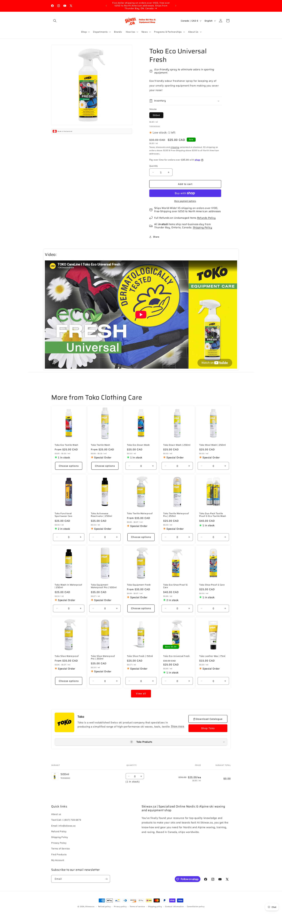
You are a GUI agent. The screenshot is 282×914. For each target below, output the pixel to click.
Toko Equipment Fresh (139, 585)
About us (56, 814)
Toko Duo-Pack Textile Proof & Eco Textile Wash (212, 515)
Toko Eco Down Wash (138, 445)
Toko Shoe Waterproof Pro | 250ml (103, 657)
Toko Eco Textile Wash (66, 445)
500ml (156, 115)
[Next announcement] (175, 6)
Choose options (69, 465)
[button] (54, 20)
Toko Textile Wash (100, 445)
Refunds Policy (206, 218)
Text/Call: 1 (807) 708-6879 (66, 820)
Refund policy (104, 906)
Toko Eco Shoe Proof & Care (175, 586)
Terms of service (137, 906)
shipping (175, 147)
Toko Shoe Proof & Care (212, 585)
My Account (57, 860)
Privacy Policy (58, 842)
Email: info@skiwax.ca (63, 825)
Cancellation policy (195, 906)
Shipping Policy (202, 227)
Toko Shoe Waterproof (67, 656)
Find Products (59, 854)
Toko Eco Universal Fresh (176, 656)
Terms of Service (60, 848)
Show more (177, 726)
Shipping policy (155, 906)
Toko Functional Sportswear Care (63, 515)
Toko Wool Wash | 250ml (212, 445)
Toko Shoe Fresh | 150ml (140, 656)
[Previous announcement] (106, 6)
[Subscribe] (106, 879)
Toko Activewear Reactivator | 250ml (101, 515)
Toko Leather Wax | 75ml (212, 656)
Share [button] (156, 236)
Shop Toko (208, 728)
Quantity (153, 165)
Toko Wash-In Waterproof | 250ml (68, 586)
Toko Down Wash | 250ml (176, 445)
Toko (81, 716)
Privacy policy (120, 906)
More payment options (185, 201)
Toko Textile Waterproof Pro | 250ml (176, 515)
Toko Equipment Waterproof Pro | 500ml (104, 586)
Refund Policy (59, 831)
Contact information (174, 906)
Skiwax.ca (89, 906)
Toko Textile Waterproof (140, 513)
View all (141, 693)
